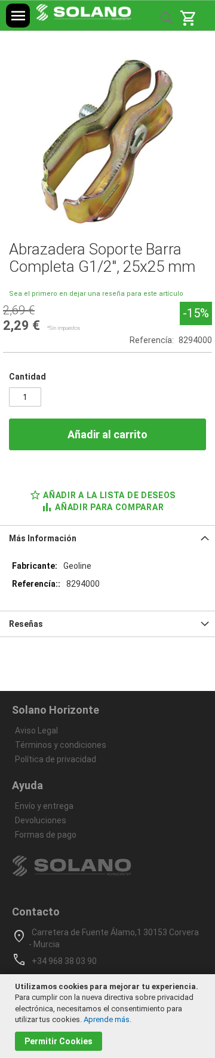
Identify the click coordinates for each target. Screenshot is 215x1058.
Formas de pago (45, 834)
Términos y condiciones (60, 745)
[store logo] (83, 12)
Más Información (42, 538)
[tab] (107, 538)
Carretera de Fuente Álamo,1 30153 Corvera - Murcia (114, 938)
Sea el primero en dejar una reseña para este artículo (96, 294)
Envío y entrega (44, 806)
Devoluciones (40, 820)
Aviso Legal (36, 730)
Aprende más (107, 1019)
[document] (109, 1016)
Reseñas (26, 624)
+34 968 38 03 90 (64, 961)
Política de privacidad (55, 759)
